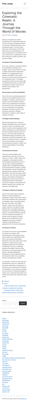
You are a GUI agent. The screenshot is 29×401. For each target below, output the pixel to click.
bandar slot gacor (7, 350)
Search (4, 300)
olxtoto (4, 348)
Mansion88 (5, 322)
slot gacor (5, 382)
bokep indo (5, 337)
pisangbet (5, 335)
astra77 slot (5, 391)
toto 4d (4, 344)
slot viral (4, 352)
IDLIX (20, 51)
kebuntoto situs (7, 369)
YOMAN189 (5, 373)
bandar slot (5, 324)
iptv (3, 384)
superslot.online (7, 367)
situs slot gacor (6, 371)
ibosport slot (6, 386)
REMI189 (4, 375)
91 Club (4, 331)
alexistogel (5, 320)
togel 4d (4, 361)
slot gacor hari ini (7, 376)
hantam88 (5, 327)
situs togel (5, 354)
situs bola (5, 326)
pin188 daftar (6, 380)
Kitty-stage (7, 4)
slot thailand (6, 365)
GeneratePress (23, 398)
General (6, 281)
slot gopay (5, 333)
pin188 (4, 346)
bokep (4, 318)
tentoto (4, 329)
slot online (5, 363)
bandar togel (6, 390)
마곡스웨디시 (6, 388)
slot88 (4, 356)
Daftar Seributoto (7, 339)
